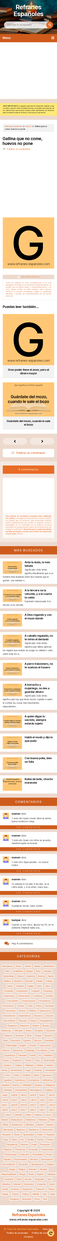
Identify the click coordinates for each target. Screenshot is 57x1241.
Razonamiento (20, 1159)
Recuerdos (23, 1164)
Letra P (43, 1105)
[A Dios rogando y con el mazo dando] (12, 625)
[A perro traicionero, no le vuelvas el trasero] (12, 674)
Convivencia (8, 1006)
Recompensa (47, 1159)
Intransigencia (36, 1090)
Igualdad (8, 1080)
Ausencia (31, 976)
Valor (44, 1194)
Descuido (23, 1020)
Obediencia (33, 1129)
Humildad (26, 1075)
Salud (18, 1179)
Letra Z (9, 1115)
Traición (15, 1194)
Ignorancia (47, 1075)
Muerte (40, 1124)
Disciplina (39, 1030)
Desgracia (12, 1025)
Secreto (28, 1179)
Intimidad (8, 1090)
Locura (48, 1115)
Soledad (17, 1184)
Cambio (49, 981)
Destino (35, 1025)
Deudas (45, 1025)
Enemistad (49, 1040)
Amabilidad (18, 971)
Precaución (45, 1144)
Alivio (7, 971)
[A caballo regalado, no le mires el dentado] (12, 646)
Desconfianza (9, 1020)
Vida (45, 1199)
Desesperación (47, 1020)
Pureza (49, 1154)
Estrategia (30, 1050)
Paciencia (50, 1134)
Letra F (15, 1100)
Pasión (14, 1139)
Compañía (8, 991)
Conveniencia (44, 1001)
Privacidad (33, 1149)
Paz (22, 1139)
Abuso (19, 966)
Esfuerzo (6, 1050)
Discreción (51, 1030)
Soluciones (29, 1184)
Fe (40, 1055)
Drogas (38, 1035)
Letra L (4, 1105)
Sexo (49, 1179)
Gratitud (18, 1065)
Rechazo (34, 1159)
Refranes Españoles (28, 10)
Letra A (24, 1095)
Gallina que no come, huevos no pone (22, 141)
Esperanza (18, 1050)
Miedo (6, 1124)
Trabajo (5, 1194)
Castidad (20, 986)
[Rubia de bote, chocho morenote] (12, 783)
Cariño (10, 986)
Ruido (31, 1174)
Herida (4, 1070)
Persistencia (12, 1144)
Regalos (50, 1164)
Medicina (43, 1120)
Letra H (33, 1100)
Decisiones (11, 1011)
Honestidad (50, 1070)
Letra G (24, 1100)
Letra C (42, 1095)
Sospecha (41, 1184)
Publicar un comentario (18, 149)
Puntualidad (38, 1154)
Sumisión (15, 1189)
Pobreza (24, 1144)
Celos (39, 986)
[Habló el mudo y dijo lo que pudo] (12, 748)
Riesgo (22, 1174)
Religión (22, 1169)
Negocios (21, 1129)
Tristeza (25, 1194)
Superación (27, 1189)
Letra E (5, 1100)
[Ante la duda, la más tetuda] (12, 573)
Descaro (50, 1016)
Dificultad (19, 1030)
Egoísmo (27, 1040)
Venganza (14, 1199)
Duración (49, 1035)
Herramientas (16, 1070)
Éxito (52, 1050)
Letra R (5, 1110)
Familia (32, 1055)
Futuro (37, 1060)
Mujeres (50, 1124)
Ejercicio (38, 1040)
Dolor (29, 1035)
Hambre (49, 1065)
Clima (47, 986)
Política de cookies (41, 1233)
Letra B (33, 1095)
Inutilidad (49, 1090)
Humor (36, 1075)
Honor (8, 1075)
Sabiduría (51, 1174)
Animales (48, 971)
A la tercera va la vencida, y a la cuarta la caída (38, 594)
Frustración (17, 1060)
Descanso (38, 1016)
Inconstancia (33, 1080)
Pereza (50, 1139)
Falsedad (22, 1055)
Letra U (33, 1110)
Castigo (30, 986)
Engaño (23, 1045)
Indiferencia (47, 1080)
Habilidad (29, 1065)
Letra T (23, 1110)
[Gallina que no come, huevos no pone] (28, 267)
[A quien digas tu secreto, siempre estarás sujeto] (12, 727)
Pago (5, 1139)
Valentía (35, 1194)
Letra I (42, 1100)
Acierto (28, 966)
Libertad (18, 1115)
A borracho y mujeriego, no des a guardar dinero (37, 688)
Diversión (19, 1035)
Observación (47, 1129)
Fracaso (5, 1060)
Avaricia (41, 976)
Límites (28, 1115)
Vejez (52, 1194)
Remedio (33, 1169)
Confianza (37, 996)
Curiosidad (49, 1006)
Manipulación (17, 1120)
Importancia (20, 1080)
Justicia (14, 1095)
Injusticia (38, 1085)
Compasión (48, 991)
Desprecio (24, 1025)
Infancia (15, 1085)
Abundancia (7, 966)
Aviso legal (47, 1229)
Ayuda (51, 976)
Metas (52, 1120)
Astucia (20, 976)
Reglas (12, 1169)
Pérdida (30, 1139)
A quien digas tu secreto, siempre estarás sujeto (35, 720)
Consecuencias (28, 1001)
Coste (30, 1006)
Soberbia (6, 1184)
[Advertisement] (28, 70)
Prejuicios (7, 1149)
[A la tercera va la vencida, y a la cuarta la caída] (12, 601)
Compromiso (9, 996)
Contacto (28, 1236)
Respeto (43, 1169)
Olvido (17, 1134)
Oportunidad (28, 1134)
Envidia (33, 1045)
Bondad (29, 981)
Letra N (23, 1105)
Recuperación (38, 1164)
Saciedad (9, 1179)
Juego (5, 1095)
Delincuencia (45, 1011)
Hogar (28, 1070)
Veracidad (26, 1199)
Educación (15, 1040)
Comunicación (24, 996)
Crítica (38, 1006)
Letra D (52, 1095)
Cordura (20, 1006)
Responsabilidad (9, 1174)
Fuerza (28, 1060)
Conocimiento (12, 1001)
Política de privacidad (17, 1233)
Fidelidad (48, 1055)
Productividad (47, 1149)
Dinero (29, 1030)
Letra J (51, 1100)
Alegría (37, 966)
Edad (5, 1040)
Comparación (22, 991)
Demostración (9, 1016)
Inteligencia (50, 1085)
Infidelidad (27, 1085)
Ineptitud (5, 1085)
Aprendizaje (8, 976)
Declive (22, 1011)
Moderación (17, 1124)
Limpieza (38, 1115)
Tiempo (51, 1189)
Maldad (4, 1120)
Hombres (38, 1070)
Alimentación (49, 966)
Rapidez (7, 1159)
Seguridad (39, 1179)
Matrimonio (31, 1120)
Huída (16, 1075)
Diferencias (6, 1030)
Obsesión (6, 1134)
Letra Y (52, 1110)
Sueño (52, 1184)
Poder (34, 1144)
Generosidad (49, 1060)
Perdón (40, 1139)
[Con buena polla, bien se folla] (12, 769)
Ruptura (40, 1174)
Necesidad (8, 1129)
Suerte (5, 1189)
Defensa (32, 1011)
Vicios (37, 1199)
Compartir (35, 991)
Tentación (40, 1189)
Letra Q (52, 1105)
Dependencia (25, 1016)
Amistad (29, 971)
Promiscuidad (10, 1154)
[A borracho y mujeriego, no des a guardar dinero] (12, 695)
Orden (40, 1134)
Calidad (39, 981)
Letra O (33, 1105)
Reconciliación (8, 1164)
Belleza (7, 981)
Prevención (20, 1149)
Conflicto (49, 996)
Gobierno (7, 1065)
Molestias (30, 1124)
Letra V (42, 1110)
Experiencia (10, 1055)
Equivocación (45, 1045)
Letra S (14, 1110)
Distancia (8, 1035)
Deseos (33, 1020)
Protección (24, 1154)
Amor (38, 971)
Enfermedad (11, 1045)
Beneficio (18, 981)
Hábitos (40, 1065)
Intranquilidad (21, 1090)
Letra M (14, 1105)
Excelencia (42, 1050)
